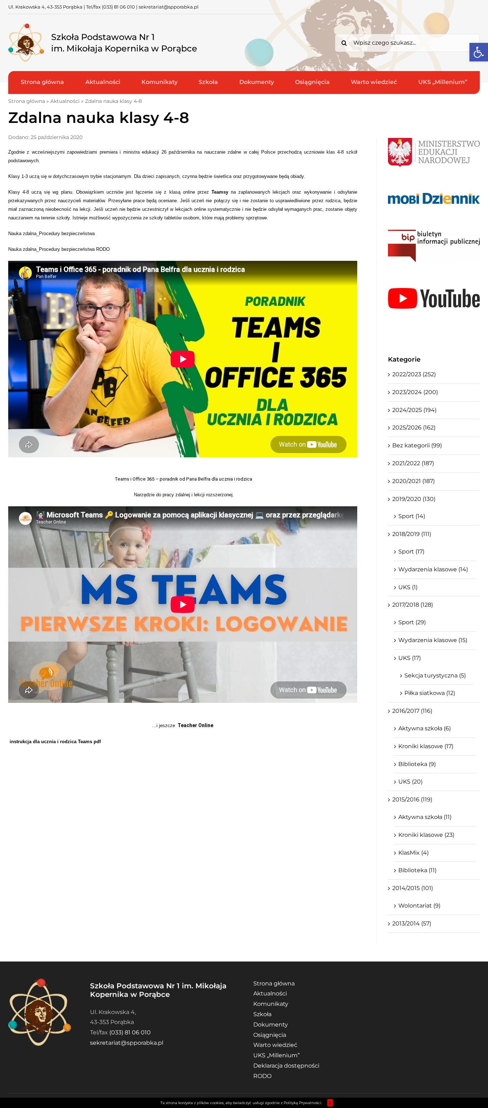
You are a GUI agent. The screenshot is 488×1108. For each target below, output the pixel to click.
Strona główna (26, 101)
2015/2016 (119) (412, 799)
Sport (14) (411, 516)
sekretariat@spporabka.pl (169, 7)
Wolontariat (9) (419, 905)
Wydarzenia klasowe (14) (433, 569)
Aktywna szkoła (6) (424, 728)
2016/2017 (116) (412, 710)
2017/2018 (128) (412, 604)
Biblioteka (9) (417, 764)
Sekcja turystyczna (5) (435, 675)
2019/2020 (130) (413, 499)
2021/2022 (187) (413, 463)
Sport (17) (411, 551)
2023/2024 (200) (415, 392)
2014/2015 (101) (412, 888)
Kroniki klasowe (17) (425, 746)
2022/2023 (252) (414, 374)
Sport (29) (412, 622)
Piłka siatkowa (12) (429, 693)
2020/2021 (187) (413, 481)
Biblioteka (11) (417, 870)
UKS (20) (410, 781)
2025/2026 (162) (413, 427)
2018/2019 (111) (411, 534)
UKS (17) (409, 658)
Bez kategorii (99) (417, 445)
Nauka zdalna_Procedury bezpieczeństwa (51, 233)
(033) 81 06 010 (118, 7)
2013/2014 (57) (411, 923)
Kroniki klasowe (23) (426, 834)
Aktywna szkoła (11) (425, 817)
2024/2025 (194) (414, 410)
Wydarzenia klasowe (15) (432, 640)
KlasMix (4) (413, 852)
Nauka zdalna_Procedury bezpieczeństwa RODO (59, 249)
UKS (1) (408, 587)
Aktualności (65, 101)
